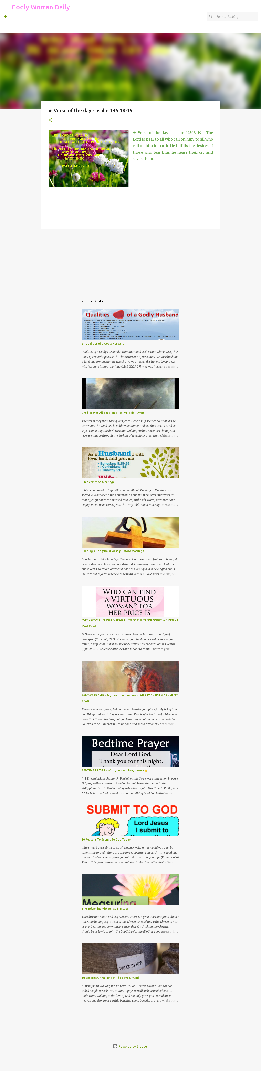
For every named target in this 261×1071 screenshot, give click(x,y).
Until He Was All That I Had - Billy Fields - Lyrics (113, 412)
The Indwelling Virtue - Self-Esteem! (106, 908)
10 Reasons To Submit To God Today (106, 839)
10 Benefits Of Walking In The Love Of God (110, 977)
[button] (50, 120)
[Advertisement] (85, 23)
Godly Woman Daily (40, 7)
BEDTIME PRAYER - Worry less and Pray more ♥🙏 (115, 770)
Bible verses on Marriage (98, 482)
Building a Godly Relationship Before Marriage (113, 551)
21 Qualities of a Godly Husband (103, 343)
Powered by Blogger (133, 1046)
